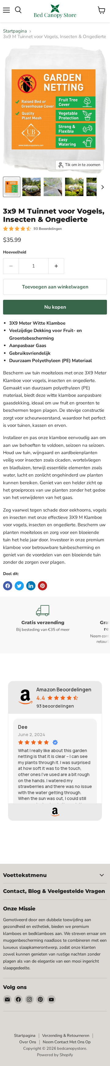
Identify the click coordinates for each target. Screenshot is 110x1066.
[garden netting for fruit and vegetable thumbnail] (31, 187)
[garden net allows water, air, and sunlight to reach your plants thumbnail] (74, 187)
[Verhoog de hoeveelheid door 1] (56, 266)
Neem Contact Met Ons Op (67, 1042)
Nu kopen (55, 307)
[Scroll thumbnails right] (101, 187)
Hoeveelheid (14, 252)
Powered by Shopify (55, 1055)
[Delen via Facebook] (7, 585)
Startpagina (15, 31)
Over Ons (27, 1042)
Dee (23, 727)
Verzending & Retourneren (65, 1035)
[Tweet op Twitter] (19, 585)
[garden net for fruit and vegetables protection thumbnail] (11, 187)
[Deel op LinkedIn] (30, 585)
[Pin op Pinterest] (42, 585)
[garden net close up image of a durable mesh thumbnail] (53, 187)
